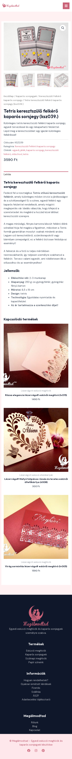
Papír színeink (36, 662)
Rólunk (34, 722)
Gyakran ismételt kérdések (36, 684)
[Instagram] (36, 750)
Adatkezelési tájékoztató (36, 699)
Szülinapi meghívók (36, 658)
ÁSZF (36, 695)
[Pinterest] (43, 750)
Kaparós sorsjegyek (26, 96)
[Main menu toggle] (66, 5)
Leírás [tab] (7, 174)
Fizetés (36, 688)
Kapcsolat (34, 730)
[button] (63, 28)
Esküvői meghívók (36, 650)
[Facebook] (28, 750)
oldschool (17, 154)
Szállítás (36, 692)
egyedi (15, 150)
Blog (34, 726)
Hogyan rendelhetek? (36, 680)
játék (22, 150)
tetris (25, 154)
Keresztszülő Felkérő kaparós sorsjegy (35, 146)
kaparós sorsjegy (35, 150)
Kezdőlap (9, 96)
